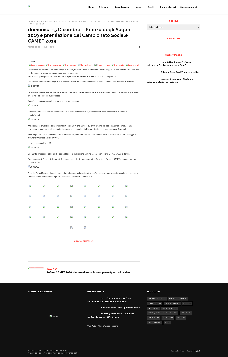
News (138, 7)
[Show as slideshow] (84, 241)
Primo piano (153, 317)
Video (167, 322)
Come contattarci (188, 7)
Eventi (151, 7)
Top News (39, 24)
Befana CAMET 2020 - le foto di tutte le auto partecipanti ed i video (88, 272)
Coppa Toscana (121, 7)
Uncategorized (154, 322)
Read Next (52, 268)
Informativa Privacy (178, 351)
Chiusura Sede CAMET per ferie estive (180, 72)
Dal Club (62, 21)
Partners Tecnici (168, 7)
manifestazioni (89, 21)
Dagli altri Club (172, 303)
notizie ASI (186, 313)
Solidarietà (168, 317)
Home (91, 7)
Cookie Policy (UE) (193, 351)
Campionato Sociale (46, 21)
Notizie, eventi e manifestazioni (115, 21)
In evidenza (74, 21)
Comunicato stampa (178, 298)
